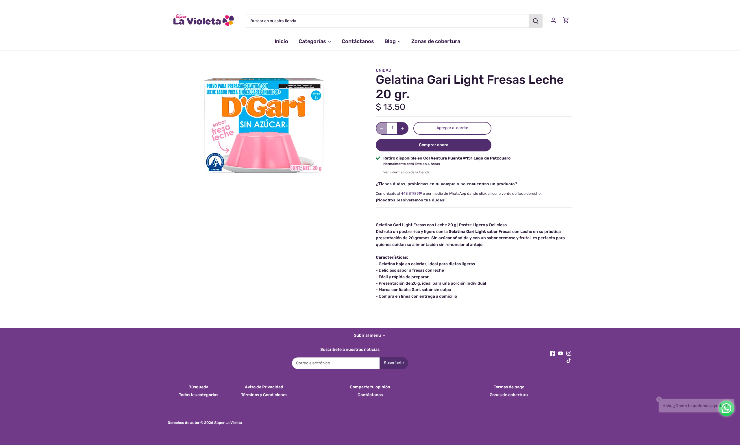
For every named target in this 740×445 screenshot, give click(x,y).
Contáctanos (370, 394)
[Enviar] (535, 20)
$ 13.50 (390, 107)
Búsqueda (198, 387)
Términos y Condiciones (264, 394)
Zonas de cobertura (509, 394)
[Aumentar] (402, 128)
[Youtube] (560, 353)
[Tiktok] (568, 361)
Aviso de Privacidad (264, 387)
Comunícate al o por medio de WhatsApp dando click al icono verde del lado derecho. (458, 193)
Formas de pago (508, 387)
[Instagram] (568, 353)
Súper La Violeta (228, 422)
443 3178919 (411, 193)
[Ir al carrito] (566, 20)
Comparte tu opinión (370, 387)
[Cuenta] (553, 20)
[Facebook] (552, 353)
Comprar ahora (433, 144)
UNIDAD (383, 70)
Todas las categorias (198, 394)
